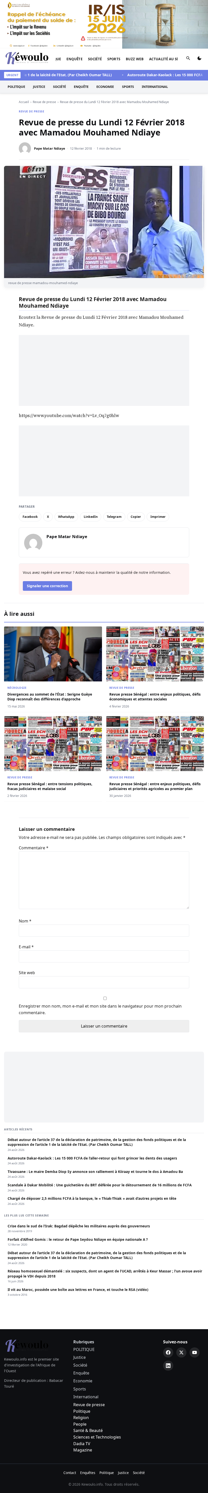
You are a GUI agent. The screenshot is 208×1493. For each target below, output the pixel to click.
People (79, 1424)
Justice (39, 86)
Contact (69, 1472)
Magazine (82, 1450)
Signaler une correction (47, 585)
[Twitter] (181, 1352)
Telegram (114, 517)
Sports (113, 59)
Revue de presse (31, 111)
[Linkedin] (168, 1366)
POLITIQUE (16, 86)
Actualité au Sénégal (169, 59)
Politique (81, 1411)
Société (95, 59)
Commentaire (33, 848)
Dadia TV (81, 1443)
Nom (25, 921)
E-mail (26, 947)
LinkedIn (91, 517)
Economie (105, 86)
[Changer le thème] (199, 59)
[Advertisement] (104, 370)
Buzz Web (135, 59)
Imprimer (158, 517)
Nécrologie (16, 688)
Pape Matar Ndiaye (49, 148)
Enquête (74, 59)
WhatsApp (66, 517)
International (155, 86)
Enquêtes (87, 1472)
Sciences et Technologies (97, 1437)
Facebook (30, 517)
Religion (81, 1417)
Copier (136, 517)
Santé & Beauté (88, 1430)
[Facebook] (168, 1352)
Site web (27, 972)
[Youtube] (194, 1352)
